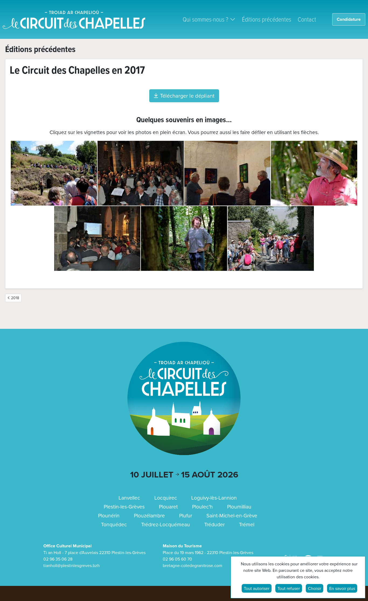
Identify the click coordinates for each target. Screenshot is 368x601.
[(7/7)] (271, 238)
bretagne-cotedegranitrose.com (192, 565)
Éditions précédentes (266, 19)
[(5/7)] (97, 238)
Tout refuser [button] (288, 588)
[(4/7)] (314, 173)
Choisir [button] (314, 588)
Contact (307, 19)
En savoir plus (342, 588)
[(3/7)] (227, 173)
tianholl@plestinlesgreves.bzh (71, 565)
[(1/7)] (54, 173)
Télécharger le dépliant (187, 96)
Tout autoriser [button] (256, 588)
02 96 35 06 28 (57, 559)
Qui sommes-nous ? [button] (205, 19)
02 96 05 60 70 (177, 559)
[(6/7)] (184, 238)
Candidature (349, 19)
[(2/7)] (141, 173)
